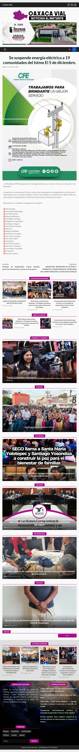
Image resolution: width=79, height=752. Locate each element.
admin (4, 67)
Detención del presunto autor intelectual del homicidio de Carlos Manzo (39, 509)
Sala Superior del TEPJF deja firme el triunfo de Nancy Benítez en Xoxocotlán (39, 411)
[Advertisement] (39, 33)
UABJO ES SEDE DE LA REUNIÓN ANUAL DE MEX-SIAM (14, 290)
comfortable (25, 731)
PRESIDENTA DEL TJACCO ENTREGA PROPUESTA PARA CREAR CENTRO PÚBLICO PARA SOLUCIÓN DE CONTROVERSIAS (47, 323)
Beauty (5, 731)
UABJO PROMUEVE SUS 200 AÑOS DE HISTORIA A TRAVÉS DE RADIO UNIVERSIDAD (11, 655)
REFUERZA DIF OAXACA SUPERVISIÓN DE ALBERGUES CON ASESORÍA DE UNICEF (39, 607)
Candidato (15, 731)
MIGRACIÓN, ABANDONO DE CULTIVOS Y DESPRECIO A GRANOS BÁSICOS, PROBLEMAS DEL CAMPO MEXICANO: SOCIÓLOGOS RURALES (58, 268)
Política (6, 735)
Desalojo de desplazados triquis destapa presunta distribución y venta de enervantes (21, 266)
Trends (14, 735)
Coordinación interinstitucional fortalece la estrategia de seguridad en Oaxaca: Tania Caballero (65, 290)
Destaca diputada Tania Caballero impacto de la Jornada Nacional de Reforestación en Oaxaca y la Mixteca (8, 323)
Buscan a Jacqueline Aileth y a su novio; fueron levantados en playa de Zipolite (39, 558)
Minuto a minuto (74, 49)
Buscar (6, 632)
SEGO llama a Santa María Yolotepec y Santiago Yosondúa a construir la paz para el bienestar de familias (39, 290)
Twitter (21, 735)
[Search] (69, 49)
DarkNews (42, 747)
